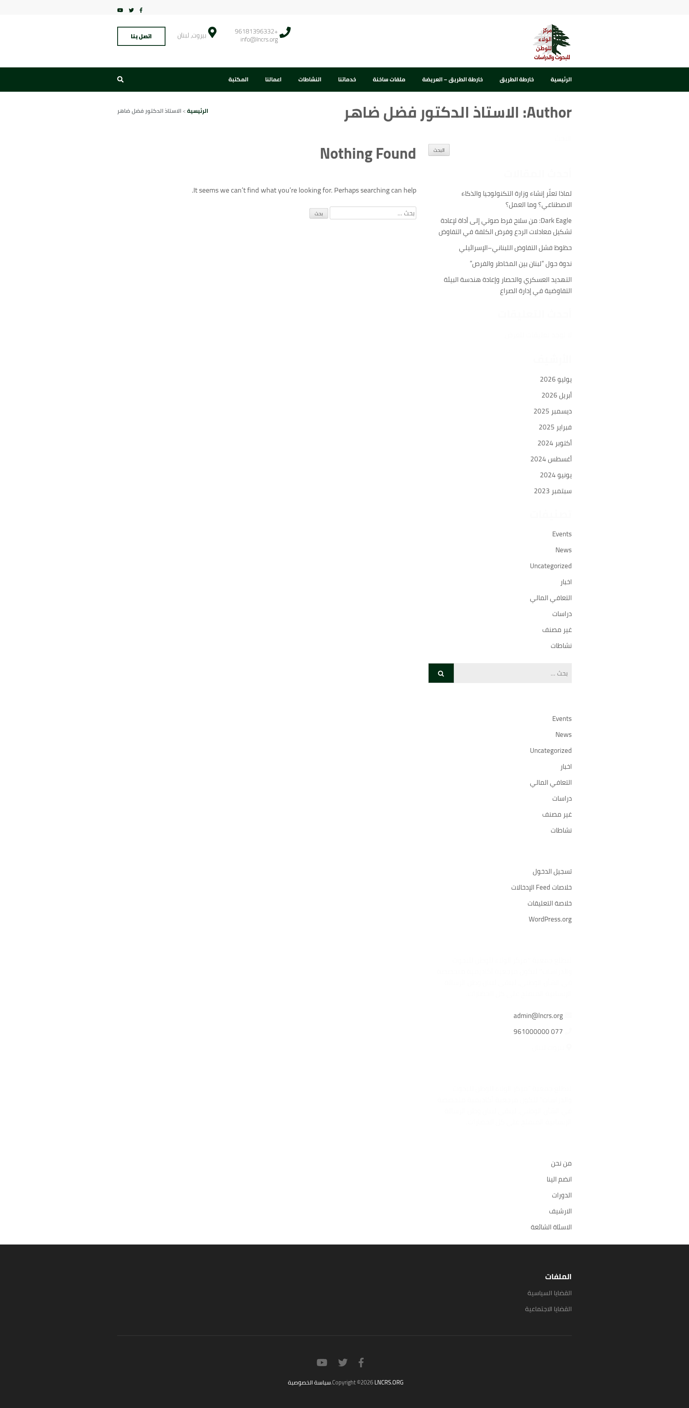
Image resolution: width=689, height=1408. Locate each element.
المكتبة (238, 79)
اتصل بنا (141, 36)
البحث (563, 138)
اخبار (566, 581)
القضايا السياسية (550, 1293)
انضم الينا (559, 1179)
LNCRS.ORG (389, 1382)
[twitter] (131, 10)
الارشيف (560, 1211)
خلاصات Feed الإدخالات (541, 887)
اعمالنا (273, 79)
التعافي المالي (551, 597)
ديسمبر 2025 (552, 411)
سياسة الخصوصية (309, 1382)
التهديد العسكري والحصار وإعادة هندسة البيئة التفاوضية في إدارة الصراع (508, 285)
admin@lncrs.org (538, 1015)
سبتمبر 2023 (553, 490)
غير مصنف (557, 629)
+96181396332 (256, 31)
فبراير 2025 (555, 427)
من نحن (561, 1163)
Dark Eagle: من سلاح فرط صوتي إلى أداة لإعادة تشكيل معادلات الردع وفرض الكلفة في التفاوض (505, 226)
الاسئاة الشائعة (551, 1227)
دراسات (562, 613)
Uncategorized (551, 565)
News (563, 550)
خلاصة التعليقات (550, 903)
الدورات (562, 1195)
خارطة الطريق (517, 79)
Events (562, 534)
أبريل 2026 (556, 395)
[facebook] (141, 10)
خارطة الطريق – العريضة (452, 79)
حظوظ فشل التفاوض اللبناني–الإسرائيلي (515, 247)
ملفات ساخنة (389, 79)
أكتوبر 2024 (554, 443)
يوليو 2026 (556, 379)
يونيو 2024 (556, 475)
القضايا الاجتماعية (548, 1309)
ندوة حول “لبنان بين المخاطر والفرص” (521, 263)
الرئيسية (561, 79)
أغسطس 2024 (551, 459)
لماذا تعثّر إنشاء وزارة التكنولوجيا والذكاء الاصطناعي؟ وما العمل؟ (516, 199)
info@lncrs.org (259, 39)
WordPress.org (550, 919)
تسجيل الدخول (552, 871)
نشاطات (561, 645)
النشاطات (309, 79)
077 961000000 (538, 1031)
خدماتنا (347, 79)
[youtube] (120, 10)
